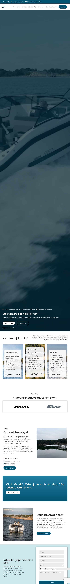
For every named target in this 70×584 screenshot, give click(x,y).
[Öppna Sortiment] (19, 7)
